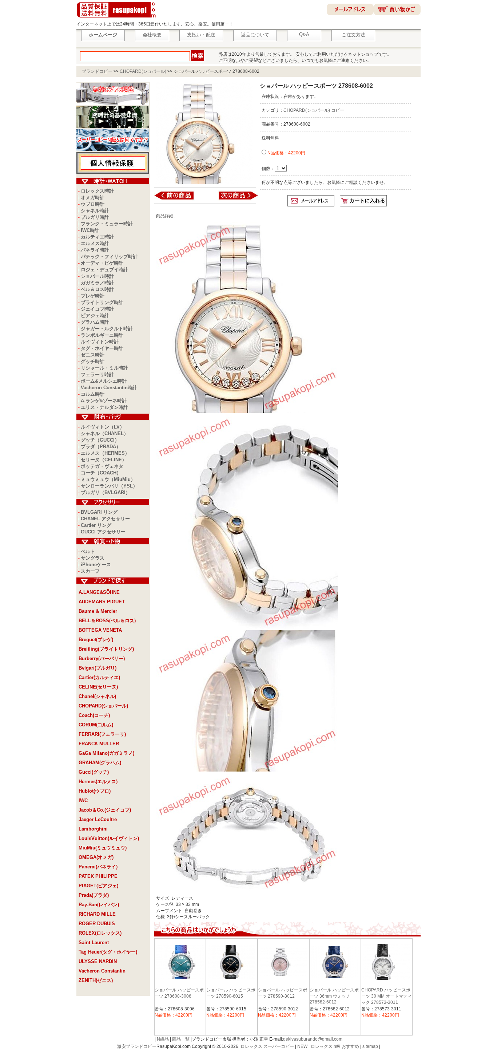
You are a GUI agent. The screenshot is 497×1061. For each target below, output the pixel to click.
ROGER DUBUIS (97, 923)
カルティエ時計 (97, 237)
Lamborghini (93, 829)
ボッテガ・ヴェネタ (102, 466)
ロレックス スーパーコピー (267, 1046)
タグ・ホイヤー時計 (102, 348)
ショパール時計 (97, 276)
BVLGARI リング (99, 512)
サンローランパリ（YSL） (109, 486)
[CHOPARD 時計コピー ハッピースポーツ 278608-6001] (178, 199)
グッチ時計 (92, 361)
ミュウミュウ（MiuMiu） (108, 479)
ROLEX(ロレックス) (100, 933)
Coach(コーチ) (94, 715)
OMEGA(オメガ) (96, 857)
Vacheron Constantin (102, 971)
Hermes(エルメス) (98, 781)
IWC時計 (90, 230)
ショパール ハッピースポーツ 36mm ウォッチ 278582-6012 (334, 996)
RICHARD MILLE (97, 914)
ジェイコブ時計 (97, 309)
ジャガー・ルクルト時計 (107, 328)
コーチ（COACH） (101, 473)
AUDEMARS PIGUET (102, 601)
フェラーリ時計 (97, 374)
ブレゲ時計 (92, 296)
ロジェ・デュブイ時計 (104, 269)
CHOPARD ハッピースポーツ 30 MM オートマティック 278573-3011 (386, 996)
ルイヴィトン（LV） (102, 427)
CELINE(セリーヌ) (98, 687)
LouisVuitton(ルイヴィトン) (109, 838)
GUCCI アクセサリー (103, 532)
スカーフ (90, 571)
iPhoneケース (96, 564)
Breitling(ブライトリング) (106, 649)
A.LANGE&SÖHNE (99, 592)
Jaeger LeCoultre (98, 819)
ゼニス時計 (92, 355)
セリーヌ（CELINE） (104, 459)
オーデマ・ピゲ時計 (102, 263)
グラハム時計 (95, 322)
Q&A (304, 34)
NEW (302, 1046)
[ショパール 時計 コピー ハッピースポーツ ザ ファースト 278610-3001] (233, 199)
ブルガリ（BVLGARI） (105, 492)
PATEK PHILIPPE (98, 876)
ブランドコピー (97, 71)
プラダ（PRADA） (101, 446)
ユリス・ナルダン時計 (104, 407)
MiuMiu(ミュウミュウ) (103, 848)
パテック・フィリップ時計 (109, 256)
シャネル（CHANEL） (104, 433)
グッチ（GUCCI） (100, 440)
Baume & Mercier (98, 611)
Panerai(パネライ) (98, 866)
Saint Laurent (94, 942)
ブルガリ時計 (95, 217)
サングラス (92, 558)
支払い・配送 (201, 35)
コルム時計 (92, 394)
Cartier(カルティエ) (99, 677)
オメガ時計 (92, 197)
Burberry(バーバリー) (102, 658)
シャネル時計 (95, 210)
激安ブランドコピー (136, 1046)
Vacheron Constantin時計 (109, 387)
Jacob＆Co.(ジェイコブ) (105, 810)
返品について (255, 35)
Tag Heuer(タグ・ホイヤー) (108, 952)
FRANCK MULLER (99, 743)
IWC (83, 800)
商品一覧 (181, 1039)
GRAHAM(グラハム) (100, 762)
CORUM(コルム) (96, 724)
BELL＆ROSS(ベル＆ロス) (107, 620)
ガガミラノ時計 (97, 282)
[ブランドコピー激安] (117, 18)
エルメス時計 (95, 243)
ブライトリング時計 (102, 302)
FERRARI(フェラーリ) (102, 734)
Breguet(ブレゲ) (96, 639)
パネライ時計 (95, 250)
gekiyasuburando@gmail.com (312, 1039)
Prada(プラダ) (94, 895)
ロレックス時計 (97, 191)
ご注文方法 (353, 35)
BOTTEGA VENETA (100, 630)
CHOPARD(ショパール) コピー (313, 110)
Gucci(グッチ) (94, 772)
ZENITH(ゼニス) (96, 980)
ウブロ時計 (92, 204)
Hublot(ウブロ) (95, 791)
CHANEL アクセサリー (105, 518)
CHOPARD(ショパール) (143, 71)
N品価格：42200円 (285, 152)
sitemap (370, 1046)
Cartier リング (96, 525)
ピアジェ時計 (95, 315)
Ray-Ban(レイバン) (99, 904)
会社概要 (152, 35)
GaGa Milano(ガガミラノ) (106, 753)
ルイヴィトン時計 (100, 341)
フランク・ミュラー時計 (107, 223)
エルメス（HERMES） (105, 453)
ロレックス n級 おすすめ (335, 1046)
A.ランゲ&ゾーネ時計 (104, 400)
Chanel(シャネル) (97, 696)
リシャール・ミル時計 (104, 368)
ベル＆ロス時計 (97, 289)
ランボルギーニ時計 (102, 335)
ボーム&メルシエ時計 (104, 381)
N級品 (163, 1039)
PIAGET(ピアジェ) (98, 885)
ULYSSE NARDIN (98, 961)
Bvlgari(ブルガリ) (97, 668)
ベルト (88, 551)
